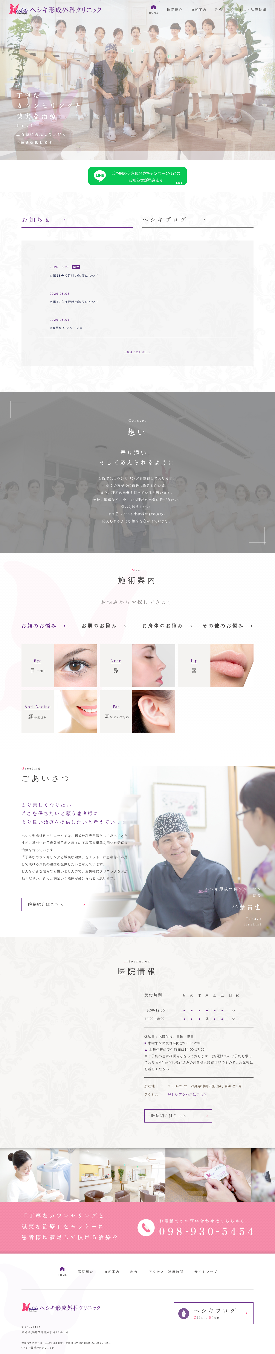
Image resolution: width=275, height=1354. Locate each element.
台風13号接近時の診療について (74, 302)
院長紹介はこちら (46, 904)
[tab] (77, 221)
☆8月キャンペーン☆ (66, 328)
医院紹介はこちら (169, 1115)
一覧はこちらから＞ (137, 351)
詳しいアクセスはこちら (187, 1094)
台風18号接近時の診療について (74, 275)
